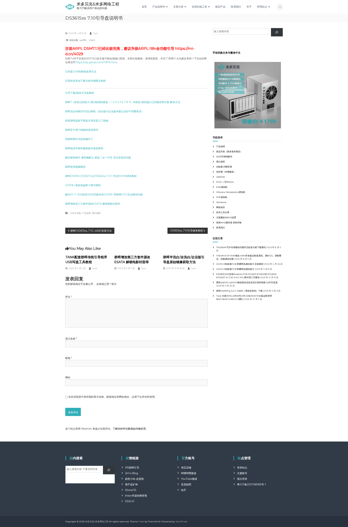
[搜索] (277, 32)
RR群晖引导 (132, 467)
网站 (67, 377)
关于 (249, 6)
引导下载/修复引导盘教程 (79, 93)
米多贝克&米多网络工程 (98, 4)
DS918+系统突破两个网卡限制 (83, 185)
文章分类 (178, 6)
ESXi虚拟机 (221, 187)
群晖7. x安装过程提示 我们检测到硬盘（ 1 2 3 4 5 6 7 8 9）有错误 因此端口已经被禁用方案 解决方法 (122, 102)
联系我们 (236, 6)
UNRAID (220, 176)
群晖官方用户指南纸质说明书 (81, 129)
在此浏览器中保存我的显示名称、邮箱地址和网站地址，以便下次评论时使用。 (112, 396)
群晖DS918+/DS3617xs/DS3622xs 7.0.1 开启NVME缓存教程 (101, 176)
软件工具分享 (222, 212)
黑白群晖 (96, 213)
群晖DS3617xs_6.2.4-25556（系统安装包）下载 (239, 290)
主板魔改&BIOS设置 (226, 217)
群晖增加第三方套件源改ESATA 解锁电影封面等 (92, 203)
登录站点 (242, 467)
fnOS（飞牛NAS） (225, 182)
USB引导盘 (75, 213)
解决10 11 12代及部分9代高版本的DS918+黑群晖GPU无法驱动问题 (104, 194)
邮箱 (68, 358)
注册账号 (242, 473)
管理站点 (262, 6)
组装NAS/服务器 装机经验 (229, 222)
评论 (68, 296)
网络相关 (220, 207)
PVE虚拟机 (221, 197)
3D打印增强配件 (224, 156)
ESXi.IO (129, 501)
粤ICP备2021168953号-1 (251, 484)
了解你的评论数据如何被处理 (129, 428)
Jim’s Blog (131, 473)
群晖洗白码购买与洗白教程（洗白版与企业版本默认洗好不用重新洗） (104, 111)
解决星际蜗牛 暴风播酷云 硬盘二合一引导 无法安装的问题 (98, 157)
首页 (144, 6)
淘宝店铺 (186, 467)
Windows (221, 202)
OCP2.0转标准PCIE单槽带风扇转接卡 (235, 269)
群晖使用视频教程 (75, 166)
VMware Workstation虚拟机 (230, 192)
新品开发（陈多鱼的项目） (229, 151)
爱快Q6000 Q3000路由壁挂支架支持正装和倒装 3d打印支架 (247, 282)
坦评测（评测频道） (226, 171)
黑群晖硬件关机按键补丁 (79, 139)
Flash (141, 521)
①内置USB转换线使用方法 (80, 71)
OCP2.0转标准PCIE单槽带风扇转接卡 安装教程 (239, 264)
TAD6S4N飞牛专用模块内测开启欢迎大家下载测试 (241, 247)
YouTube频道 (189, 478)
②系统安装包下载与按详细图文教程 (85, 80)
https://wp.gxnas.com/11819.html (96, 62)
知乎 (183, 490)
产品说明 (86, 213)
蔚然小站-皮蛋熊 (134, 478)
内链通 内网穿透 (224, 166)
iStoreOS (130, 490)
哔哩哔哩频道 (188, 473)
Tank (95, 33)
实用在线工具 (199, 6)
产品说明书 (158, 6)
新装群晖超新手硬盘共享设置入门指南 (86, 120)
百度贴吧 (186, 484)
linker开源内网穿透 (136, 495)
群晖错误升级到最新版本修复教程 (84, 148)
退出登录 (242, 478)
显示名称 (71, 338)
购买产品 (220, 6)
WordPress (181, 521)
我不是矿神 (131, 484)
